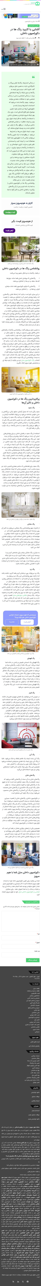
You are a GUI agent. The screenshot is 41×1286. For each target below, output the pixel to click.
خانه (37, 21)
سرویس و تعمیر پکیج (34, 1008)
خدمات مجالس (35, 1056)
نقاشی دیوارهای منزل (20, 595)
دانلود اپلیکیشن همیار (34, 1119)
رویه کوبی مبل (36, 1075)
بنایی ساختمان (36, 1013)
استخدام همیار (36, 1111)
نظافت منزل (36, 988)
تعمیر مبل (37, 1020)
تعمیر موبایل (36, 1082)
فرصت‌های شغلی (35, 1042)
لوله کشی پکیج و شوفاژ (33, 1066)
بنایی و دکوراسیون (30, 21)
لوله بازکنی (37, 1010)
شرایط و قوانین (36, 1101)
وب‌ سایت (37, 951)
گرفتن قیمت (9, 230)
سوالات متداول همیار (34, 1115)
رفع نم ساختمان (35, 1070)
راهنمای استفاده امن (34, 1046)
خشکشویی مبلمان (35, 996)
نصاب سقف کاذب (35, 1073)
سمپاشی (37, 1032)
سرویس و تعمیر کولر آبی (33, 1001)
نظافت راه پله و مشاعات (33, 991)
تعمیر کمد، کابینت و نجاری (32, 1025)
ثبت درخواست (10, 212)
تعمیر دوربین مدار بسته (33, 1061)
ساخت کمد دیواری (35, 1022)
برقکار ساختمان (36, 1058)
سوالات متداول (36, 1097)
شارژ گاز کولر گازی (35, 1003)
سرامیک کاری (36, 1068)
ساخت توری (36, 1029)
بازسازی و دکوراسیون (34, 1017)
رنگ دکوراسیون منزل (28, 360)
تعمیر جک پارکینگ (35, 1063)
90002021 (11, 622)
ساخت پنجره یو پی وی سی (32, 1080)
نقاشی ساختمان (35, 1027)
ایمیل (38, 943)
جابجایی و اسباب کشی (33, 998)
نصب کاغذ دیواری (35, 1015)
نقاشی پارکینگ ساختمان (33, 1078)
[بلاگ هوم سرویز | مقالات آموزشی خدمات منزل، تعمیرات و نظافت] (32, 4)
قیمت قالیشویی (35, 993)
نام (38, 934)
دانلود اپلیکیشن (35, 1092)
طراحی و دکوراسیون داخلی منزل (29, 892)
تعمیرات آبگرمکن (35, 1005)
